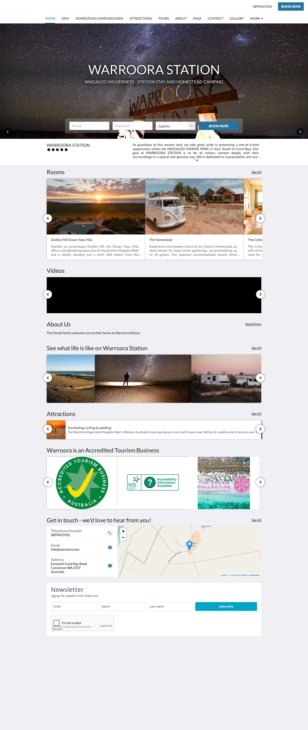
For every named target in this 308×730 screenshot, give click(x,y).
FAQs (124, 689)
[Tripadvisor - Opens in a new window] (245, 655)
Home (124, 675)
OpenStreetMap (239, 575)
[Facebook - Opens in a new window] (222, 655)
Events (124, 679)
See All (256, 172)
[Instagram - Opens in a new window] (234, 655)
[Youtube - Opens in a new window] (257, 655)
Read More (253, 324)
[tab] (136, 650)
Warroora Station (29, 6)
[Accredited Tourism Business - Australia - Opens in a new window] (82, 483)
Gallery (125, 686)
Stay (123, 671)
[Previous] (48, 218)
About (124, 657)
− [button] (123, 537)
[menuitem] (50, 18)
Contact (125, 661)
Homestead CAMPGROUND (132, 666)
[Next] (260, 218)
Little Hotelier (251, 700)
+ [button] (123, 531)
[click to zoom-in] (71, 379)
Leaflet (223, 575)
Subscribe (226, 606)
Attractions (128, 682)
